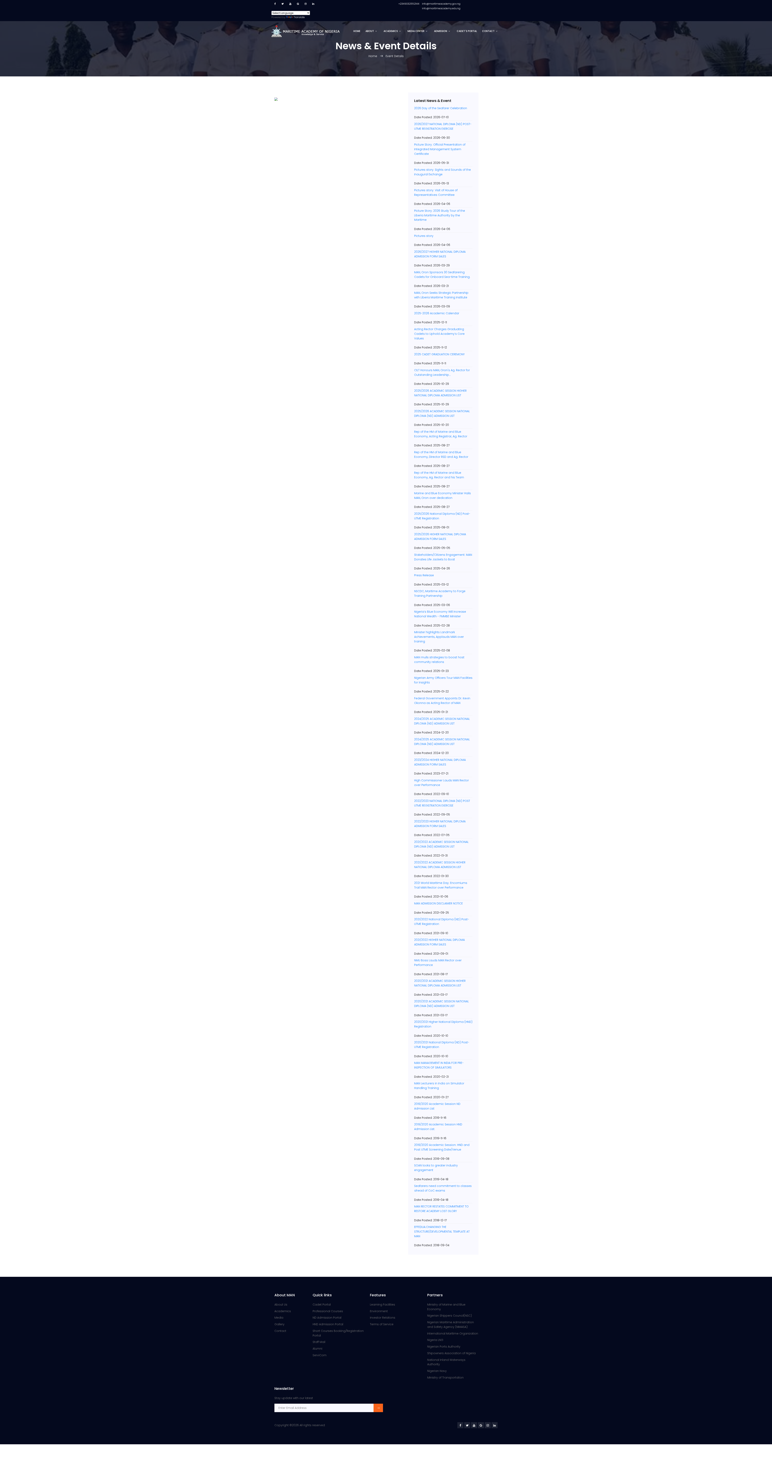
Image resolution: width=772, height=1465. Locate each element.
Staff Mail (319, 1342)
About (369, 31)
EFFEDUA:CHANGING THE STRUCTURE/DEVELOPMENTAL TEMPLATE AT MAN (442, 1231)
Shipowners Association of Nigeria (451, 1353)
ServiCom (319, 1355)
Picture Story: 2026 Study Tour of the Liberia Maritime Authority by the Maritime (439, 215)
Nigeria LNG (435, 1340)
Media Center (416, 31)
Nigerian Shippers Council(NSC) (449, 1316)
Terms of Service (381, 1324)
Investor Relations (382, 1318)
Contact (488, 31)
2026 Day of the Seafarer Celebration (440, 108)
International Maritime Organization (452, 1333)
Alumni (317, 1349)
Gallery (279, 1324)
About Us (280, 1305)
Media (278, 1318)
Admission (440, 31)
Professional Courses (328, 1311)
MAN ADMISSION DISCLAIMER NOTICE (438, 903)
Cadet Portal (322, 1305)
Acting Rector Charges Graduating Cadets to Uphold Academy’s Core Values (439, 333)
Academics (391, 31)
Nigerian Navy (437, 1371)
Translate (299, 17)
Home (356, 31)
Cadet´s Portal (467, 31)
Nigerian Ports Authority (443, 1347)
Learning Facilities (382, 1305)
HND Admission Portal (328, 1324)
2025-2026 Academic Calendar (436, 313)
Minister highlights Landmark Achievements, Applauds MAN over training (439, 636)
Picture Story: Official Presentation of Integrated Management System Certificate (439, 149)
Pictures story (423, 236)
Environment (379, 1311)
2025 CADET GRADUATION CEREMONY (439, 354)
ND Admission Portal (327, 1318)
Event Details (395, 56)
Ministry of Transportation (445, 1378)
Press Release (424, 575)
